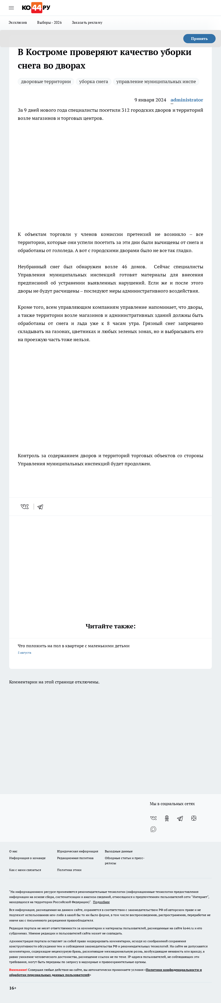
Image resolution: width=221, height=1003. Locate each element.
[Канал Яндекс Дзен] (194, 818)
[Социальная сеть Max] (153, 829)
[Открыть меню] (11, 7)
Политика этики (69, 870)
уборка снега (93, 81)
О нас (13, 851)
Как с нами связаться (25, 870)
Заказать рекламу (87, 22)
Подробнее (101, 902)
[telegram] (42, 506)
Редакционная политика (75, 858)
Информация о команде (27, 858)
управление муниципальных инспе (156, 81)
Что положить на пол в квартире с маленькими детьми (74, 649)
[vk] (25, 506)
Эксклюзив (18, 22)
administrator (187, 100)
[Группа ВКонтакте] (153, 818)
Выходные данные (119, 851)
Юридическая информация (77, 851)
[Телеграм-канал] (180, 818)
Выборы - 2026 (49, 22)
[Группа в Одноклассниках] (167, 818)
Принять (199, 38)
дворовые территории (46, 81)
